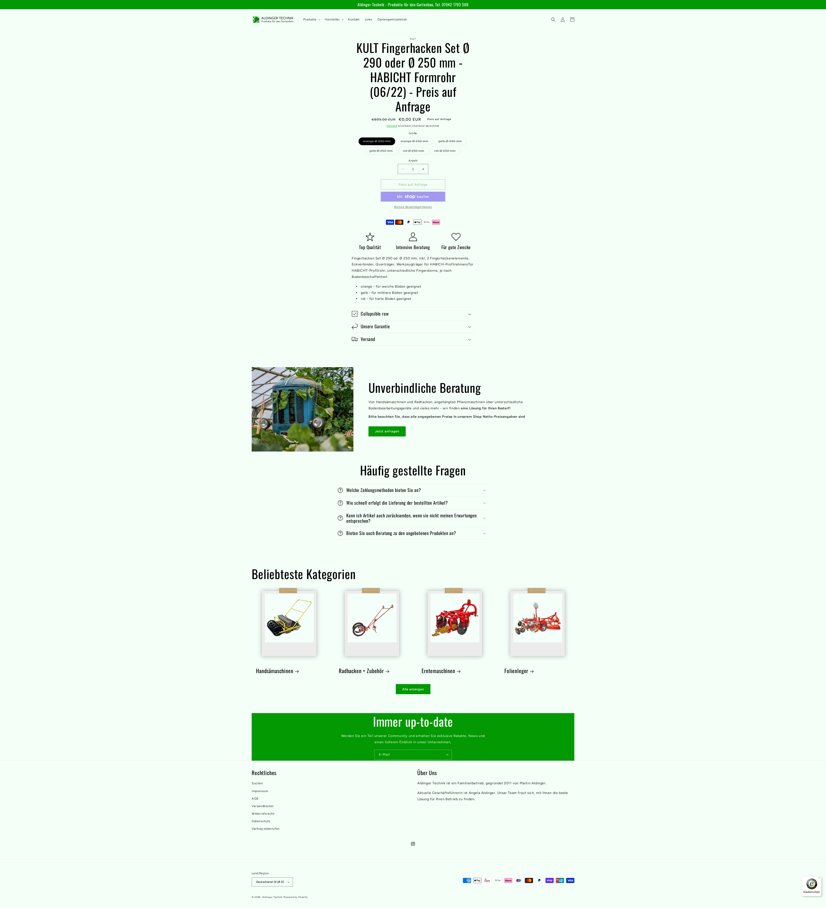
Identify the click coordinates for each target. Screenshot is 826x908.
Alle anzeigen (413, 689)
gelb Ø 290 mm (452, 142)
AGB (255, 798)
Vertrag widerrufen (266, 829)
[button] (311, 19)
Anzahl (412, 160)
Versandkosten (263, 806)
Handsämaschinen (274, 671)
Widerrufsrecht (263, 814)
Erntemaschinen (438, 671)
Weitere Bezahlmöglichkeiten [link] (413, 206)
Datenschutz (261, 821)
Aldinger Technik (272, 897)
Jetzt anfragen (387, 431)
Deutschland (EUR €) (270, 881)
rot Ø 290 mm (416, 152)
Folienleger (516, 671)
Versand (392, 125)
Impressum (260, 791)
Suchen (257, 783)
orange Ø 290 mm (379, 142)
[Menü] (819, 878)
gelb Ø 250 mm (383, 152)
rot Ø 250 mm (447, 152)
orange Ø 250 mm (417, 142)
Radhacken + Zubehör (361, 671)
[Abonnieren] (447, 755)
